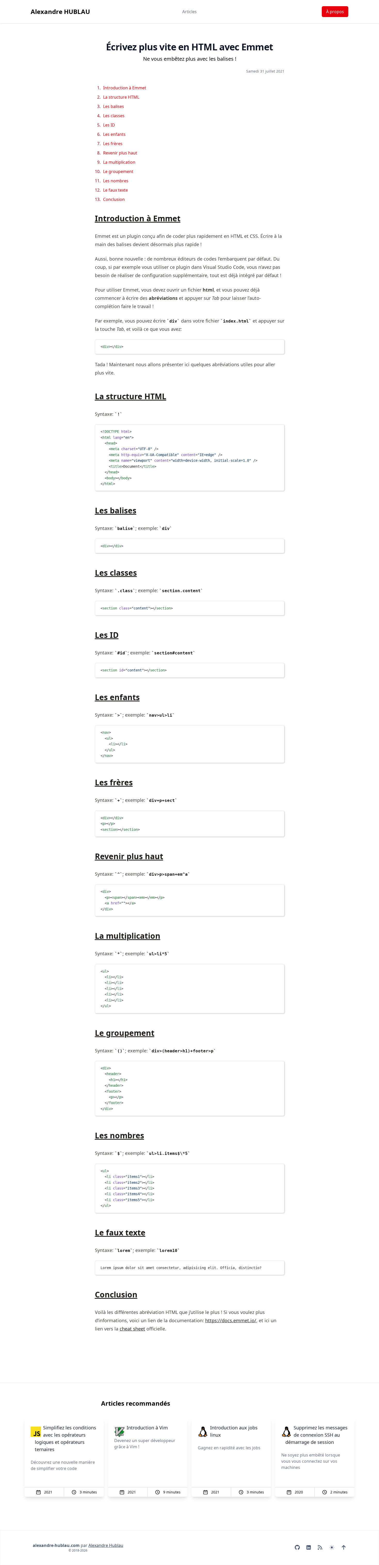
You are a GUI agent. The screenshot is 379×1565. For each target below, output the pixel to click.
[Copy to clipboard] (278, 345)
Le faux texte (115, 190)
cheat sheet (132, 1329)
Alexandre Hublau (105, 1545)
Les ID (109, 125)
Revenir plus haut (120, 153)
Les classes (114, 116)
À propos (335, 11)
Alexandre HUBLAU (60, 11)
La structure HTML (121, 97)
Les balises (113, 106)
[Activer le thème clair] (332, 1547)
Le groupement (118, 171)
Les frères (112, 143)
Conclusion (114, 199)
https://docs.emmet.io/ (230, 1320)
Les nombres (115, 181)
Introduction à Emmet (124, 88)
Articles (189, 11)
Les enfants (114, 134)
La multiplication (119, 162)
